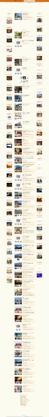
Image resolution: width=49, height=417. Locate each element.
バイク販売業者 (28, 352)
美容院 (27, 387)
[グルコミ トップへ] (18, 0)
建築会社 (27, 87)
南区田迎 (26, 33)
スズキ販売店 (28, 247)
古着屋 (27, 256)
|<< (22, 394)
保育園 (27, 42)
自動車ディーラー (30, 247)
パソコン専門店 (28, 299)
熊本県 (23, 33)
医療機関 (30, 308)
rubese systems (22, 416)
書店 (27, 211)
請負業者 (27, 96)
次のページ (26, 394)
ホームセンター (29, 256)
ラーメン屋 (28, 167)
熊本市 (24, 33)
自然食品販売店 (28, 33)
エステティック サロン (29, 283)
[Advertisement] (24, 7)
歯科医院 (27, 308)
